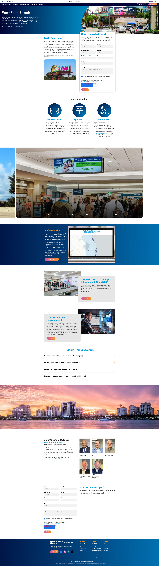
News (105, 543)
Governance (106, 548)
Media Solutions (95, 545)
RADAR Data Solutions (96, 548)
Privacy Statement (85, 557)
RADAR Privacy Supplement (94, 557)
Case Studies (94, 543)
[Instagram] (64, 551)
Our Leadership (83, 546)
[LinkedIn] (68, 551)
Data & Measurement (24, 4)
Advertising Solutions (6, 4)
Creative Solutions (95, 546)
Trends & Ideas (34, 4)
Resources (106, 550)
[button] (79, 355)
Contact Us (152, 4)
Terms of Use (94, 81)
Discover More (86, 298)
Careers (155, 1)
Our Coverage (82, 543)
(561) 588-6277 (56, 459)
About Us (41, 4)
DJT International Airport (104, 132)
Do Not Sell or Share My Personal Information (84, 558)
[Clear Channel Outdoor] (8, 1)
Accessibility (73, 558)
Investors (151, 1)
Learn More (51, 338)
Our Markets (141, 4)
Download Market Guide (52, 259)
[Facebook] (61, 551)
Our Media (15, 4)
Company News (83, 548)
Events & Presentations (108, 545)
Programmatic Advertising (97, 550)
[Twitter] (72, 551)
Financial (105, 546)
